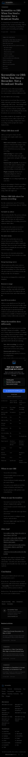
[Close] (25, 360)
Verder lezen (14, 394)
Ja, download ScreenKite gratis (14, 390)
